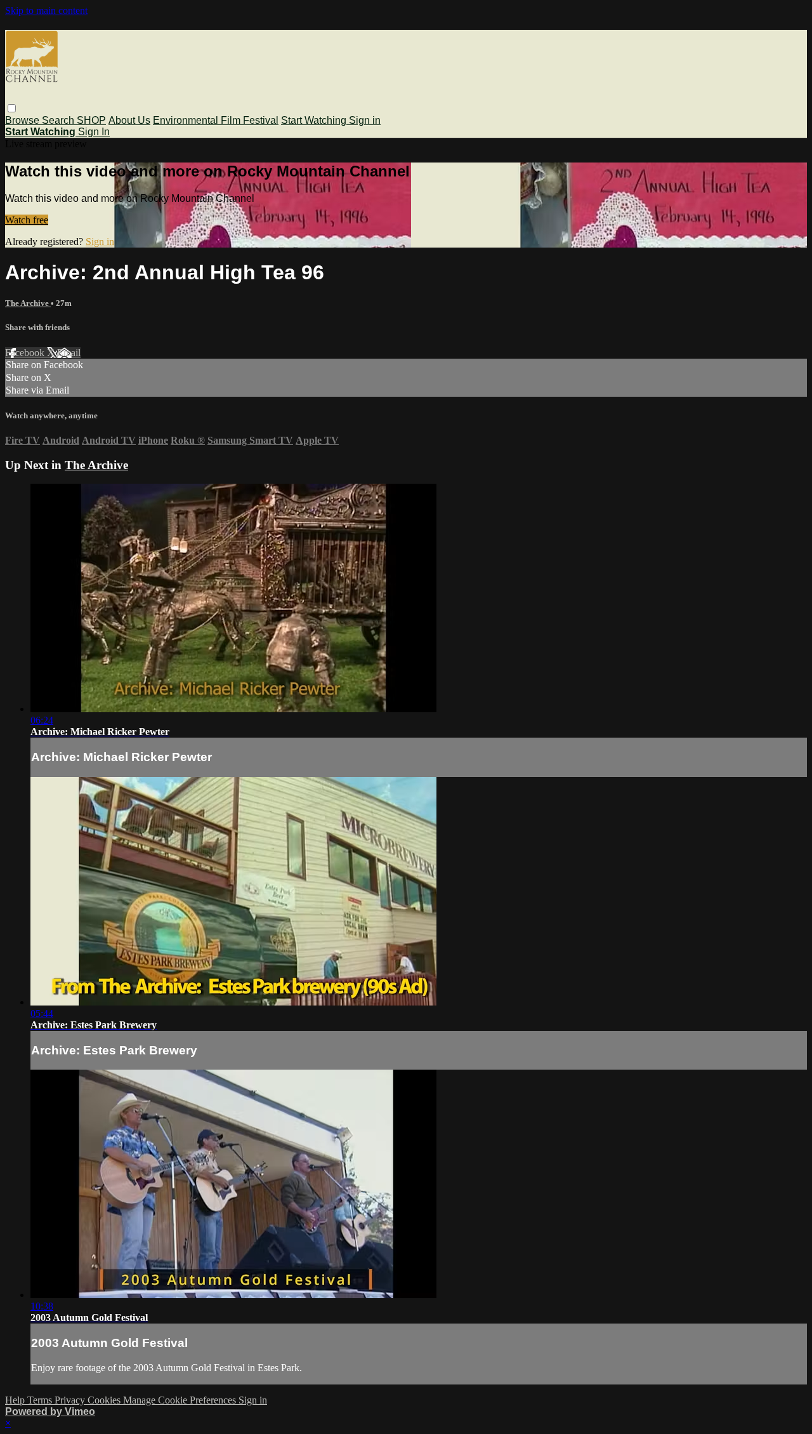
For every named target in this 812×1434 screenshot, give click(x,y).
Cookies (105, 1400)
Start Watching (315, 120)
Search (59, 120)
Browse (23, 120)
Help (16, 1400)
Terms (41, 1400)
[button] (12, 108)
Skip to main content (46, 10)
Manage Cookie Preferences (181, 1400)
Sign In (94, 131)
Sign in (365, 120)
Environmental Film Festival (215, 120)
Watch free (26, 220)
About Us (129, 120)
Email (69, 352)
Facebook (26, 352)
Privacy (71, 1400)
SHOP (91, 120)
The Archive (28, 303)
